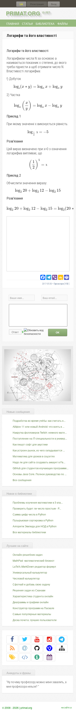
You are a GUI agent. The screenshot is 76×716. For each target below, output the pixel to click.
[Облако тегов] (12, 657)
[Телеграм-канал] (61, 639)
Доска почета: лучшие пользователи (35, 620)
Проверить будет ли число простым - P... (37, 508)
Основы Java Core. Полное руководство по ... (39, 474)
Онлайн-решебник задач (27, 554)
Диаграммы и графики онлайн (31, 602)
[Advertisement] (38, 243)
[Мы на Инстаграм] (49, 639)
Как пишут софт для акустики (30, 444)
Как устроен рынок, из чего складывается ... (39, 450)
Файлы (62, 24)
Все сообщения (22, 480)
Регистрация (37, 4)
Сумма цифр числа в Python (29, 514)
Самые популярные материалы (32, 614)
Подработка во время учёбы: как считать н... (39, 420)
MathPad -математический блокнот (33, 560)
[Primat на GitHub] (37, 648)
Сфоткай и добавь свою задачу (31, 584)
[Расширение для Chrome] (49, 648)
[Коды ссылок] (25, 657)
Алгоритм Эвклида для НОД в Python (35, 526)
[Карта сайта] (62, 648)
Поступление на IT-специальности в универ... (40, 438)
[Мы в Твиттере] (25, 639)
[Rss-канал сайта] (12, 648)
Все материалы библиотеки (29, 532)
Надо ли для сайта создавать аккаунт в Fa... (39, 462)
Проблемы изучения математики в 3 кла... (38, 502)
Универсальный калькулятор (30, 572)
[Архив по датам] (49, 657)
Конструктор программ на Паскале (33, 608)
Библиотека (45, 24)
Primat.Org (28, 13)
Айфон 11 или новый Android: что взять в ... (38, 426)
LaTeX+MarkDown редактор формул (34, 566)
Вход (53, 4)
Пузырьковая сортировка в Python (33, 520)
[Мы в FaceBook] (12, 639)
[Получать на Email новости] (25, 648)
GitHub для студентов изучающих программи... (40, 468)
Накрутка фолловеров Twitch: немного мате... (40, 432)
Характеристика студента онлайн (33, 596)
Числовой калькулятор (26, 578)
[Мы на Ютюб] (37, 639)
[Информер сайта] (37, 657)
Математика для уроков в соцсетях (34, 456)
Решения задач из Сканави (29, 590)
